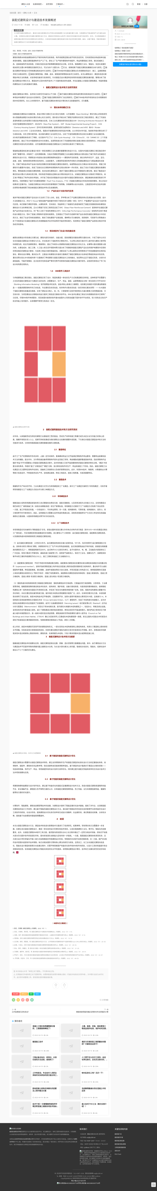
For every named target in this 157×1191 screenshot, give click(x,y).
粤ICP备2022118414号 (78, 1181)
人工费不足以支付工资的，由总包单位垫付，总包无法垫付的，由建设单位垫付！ (94, 1058)
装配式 (69, 25)
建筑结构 (53, 543)
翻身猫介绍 (118, 1134)
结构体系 (97, 204)
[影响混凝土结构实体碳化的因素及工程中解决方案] (21, 1092)
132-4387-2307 (89, 1141)
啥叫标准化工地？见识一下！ (93, 1073)
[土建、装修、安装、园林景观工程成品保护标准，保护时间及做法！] (71, 1030)
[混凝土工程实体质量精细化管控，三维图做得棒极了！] (21, 1030)
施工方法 (90, 503)
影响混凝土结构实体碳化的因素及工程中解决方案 (45, 1089)
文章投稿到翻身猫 (120, 1147)
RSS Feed (118, 1154)
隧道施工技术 (38, 1042)
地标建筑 (54, 25)
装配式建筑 (24, 33)
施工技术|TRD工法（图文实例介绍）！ (94, 1105)
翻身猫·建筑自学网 (15, 1132)
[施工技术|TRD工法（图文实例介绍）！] (71, 1108)
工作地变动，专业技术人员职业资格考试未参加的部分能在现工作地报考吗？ (45, 1074)
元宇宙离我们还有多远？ (21, 1012)
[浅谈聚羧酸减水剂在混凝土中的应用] (71, 1092)
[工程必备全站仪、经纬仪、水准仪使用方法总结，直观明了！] (21, 1061)
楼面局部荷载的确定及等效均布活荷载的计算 (92, 1012)
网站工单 (90, 1134)
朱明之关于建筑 (32, 974)
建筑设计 (60, 25)
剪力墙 (36, 536)
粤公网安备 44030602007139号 (89, 1183)
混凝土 (34, 214)
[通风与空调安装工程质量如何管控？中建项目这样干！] (71, 1046)
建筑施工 (85, 61)
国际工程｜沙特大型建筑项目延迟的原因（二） (130, 60)
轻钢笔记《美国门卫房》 (123, 51)
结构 (28, 25)
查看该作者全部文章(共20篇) (130, 64)
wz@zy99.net (91, 1137)
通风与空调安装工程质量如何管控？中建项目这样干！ (94, 1043)
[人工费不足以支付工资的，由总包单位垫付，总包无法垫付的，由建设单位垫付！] (71, 1061)
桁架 (102, 617)
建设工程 (80, 294)
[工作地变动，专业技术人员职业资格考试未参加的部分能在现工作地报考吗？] (21, 1077)
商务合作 (117, 1151)
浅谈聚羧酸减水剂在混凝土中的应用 (94, 1089)
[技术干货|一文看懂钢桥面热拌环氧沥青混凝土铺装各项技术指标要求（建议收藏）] (21, 1108)
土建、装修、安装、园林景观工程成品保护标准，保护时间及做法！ (94, 1027)
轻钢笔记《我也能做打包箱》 (124, 48)
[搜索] (133, 4)
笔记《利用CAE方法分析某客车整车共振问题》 (130, 57)
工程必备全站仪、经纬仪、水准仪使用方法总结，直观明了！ (45, 1058)
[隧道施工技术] (21, 1046)
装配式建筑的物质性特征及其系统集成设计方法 (130, 54)
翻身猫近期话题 (119, 1141)
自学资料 (49, 4)
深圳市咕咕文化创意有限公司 (24, 1139)
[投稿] (127, 4)
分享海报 (104, 1000)
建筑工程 (93, 151)
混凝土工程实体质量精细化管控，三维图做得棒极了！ (44, 1027)
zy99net (86, 1147)
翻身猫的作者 (119, 1137)
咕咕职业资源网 (13, 4)
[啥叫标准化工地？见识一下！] (71, 1077)
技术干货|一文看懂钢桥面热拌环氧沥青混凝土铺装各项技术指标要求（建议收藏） (45, 1105)
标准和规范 (37, 4)
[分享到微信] (13, 1000)
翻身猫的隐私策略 (120, 1144)
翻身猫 (46, 977)
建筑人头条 (25, 4)
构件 (65, 25)
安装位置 (59, 530)
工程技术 (59, 4)
